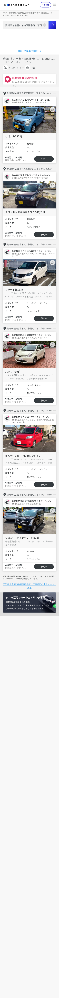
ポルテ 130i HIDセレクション (23, 455)
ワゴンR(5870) (13, 136)
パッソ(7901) (12, 371)
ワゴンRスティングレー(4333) (22, 537)
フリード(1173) (14, 289)
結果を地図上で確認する (29, 50)
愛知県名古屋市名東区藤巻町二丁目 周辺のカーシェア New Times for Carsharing (29, 14)
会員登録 (45, 4)
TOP (5, 13)
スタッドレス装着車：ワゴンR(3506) (26, 212)
